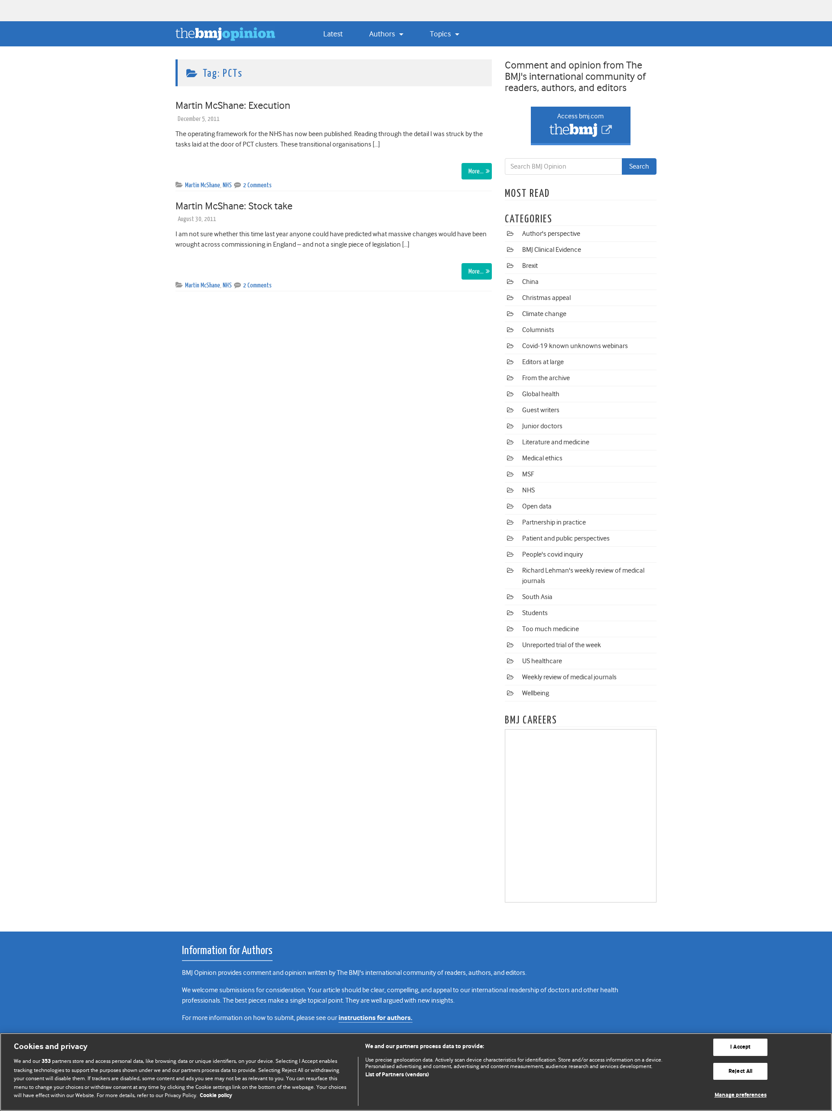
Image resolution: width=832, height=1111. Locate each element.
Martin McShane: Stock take (234, 206)
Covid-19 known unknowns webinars (575, 346)
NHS (227, 185)
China (530, 282)
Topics (441, 33)
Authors (382, 33)
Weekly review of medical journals (569, 677)
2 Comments (257, 185)
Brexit (530, 266)
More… (476, 171)
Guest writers (540, 410)
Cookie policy (216, 1095)
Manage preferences (741, 1095)
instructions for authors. (375, 1018)
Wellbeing (535, 693)
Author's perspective (551, 234)
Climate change (544, 314)
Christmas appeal (546, 298)
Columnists (538, 330)
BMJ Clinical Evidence (551, 250)
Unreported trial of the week (561, 645)
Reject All (740, 1071)
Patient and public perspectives (566, 538)
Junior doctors (542, 426)
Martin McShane (202, 185)
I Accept (740, 1047)
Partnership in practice (554, 522)
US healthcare (542, 661)
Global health (540, 394)
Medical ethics (542, 458)
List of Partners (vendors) (397, 1075)
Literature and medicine (555, 442)
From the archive (546, 378)
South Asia (537, 597)
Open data (537, 506)
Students (535, 613)
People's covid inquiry (552, 554)
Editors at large (543, 362)
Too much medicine (550, 629)
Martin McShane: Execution (233, 105)
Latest (333, 33)
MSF (528, 474)
